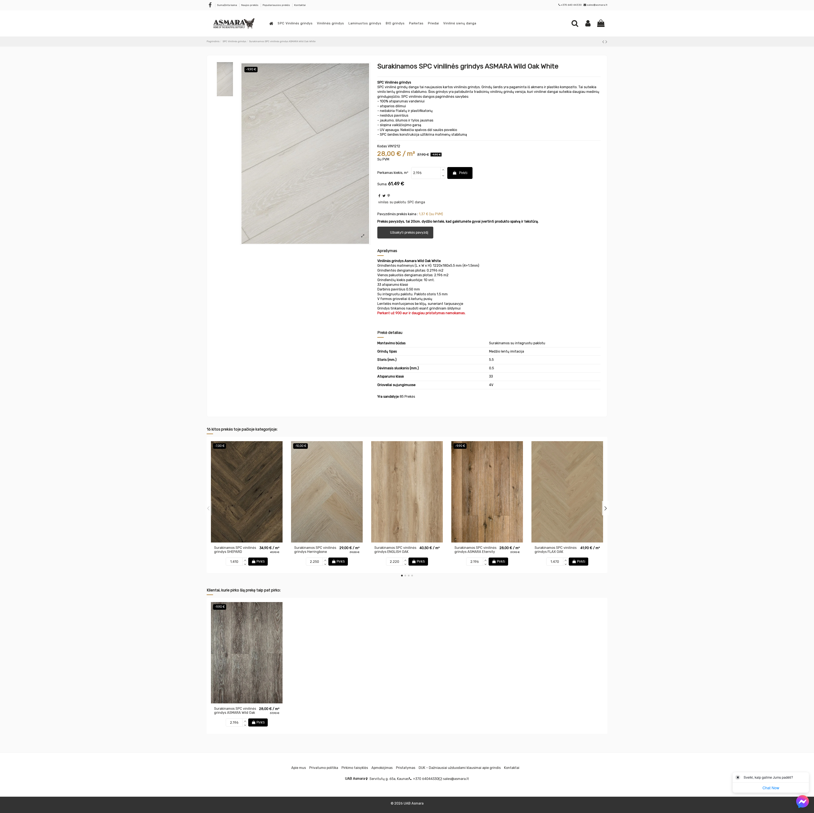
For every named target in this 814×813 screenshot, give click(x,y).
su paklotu (398, 202)
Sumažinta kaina (227, 5)
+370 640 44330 (571, 4)
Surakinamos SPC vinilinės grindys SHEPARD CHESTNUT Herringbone (235, 552)
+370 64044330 (426, 779)
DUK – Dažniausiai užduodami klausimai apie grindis (460, 768)
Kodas (382, 146)
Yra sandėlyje (388, 397)
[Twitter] (384, 196)
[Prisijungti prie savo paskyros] (588, 23)
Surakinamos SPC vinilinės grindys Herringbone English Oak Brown (315, 552)
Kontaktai (300, 5)
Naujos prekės (250, 5)
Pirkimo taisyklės (354, 768)
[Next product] (606, 42)
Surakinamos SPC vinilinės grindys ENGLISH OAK (395, 550)
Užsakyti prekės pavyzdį (405, 232)
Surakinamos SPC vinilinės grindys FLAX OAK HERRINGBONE (556, 552)
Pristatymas (405, 768)
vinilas (383, 202)
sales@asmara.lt (597, 4)
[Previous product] (603, 42)
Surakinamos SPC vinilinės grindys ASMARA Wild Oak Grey (235, 713)
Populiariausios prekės (277, 5)
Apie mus (298, 768)
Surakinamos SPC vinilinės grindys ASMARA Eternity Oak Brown (475, 552)
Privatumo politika (323, 768)
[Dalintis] (379, 196)
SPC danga (416, 202)
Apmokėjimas (382, 768)
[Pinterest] (388, 196)
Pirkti (463, 173)
